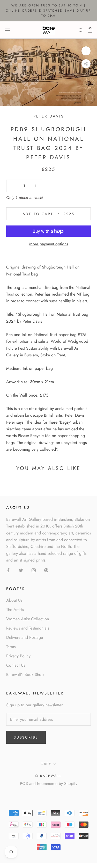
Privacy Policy (18, 656)
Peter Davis (48, 116)
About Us (14, 600)
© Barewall (48, 775)
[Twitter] (21, 570)
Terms (11, 647)
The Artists (15, 610)
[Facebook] (8, 570)
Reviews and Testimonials (27, 628)
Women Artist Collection (27, 619)
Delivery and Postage (24, 637)
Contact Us (15, 665)
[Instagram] (34, 570)
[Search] (81, 30)
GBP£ (46, 763)
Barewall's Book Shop (25, 674)
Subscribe (26, 737)
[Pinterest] (46, 570)
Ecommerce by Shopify (57, 783)
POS (24, 783)
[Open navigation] (7, 30)
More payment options (48, 244)
